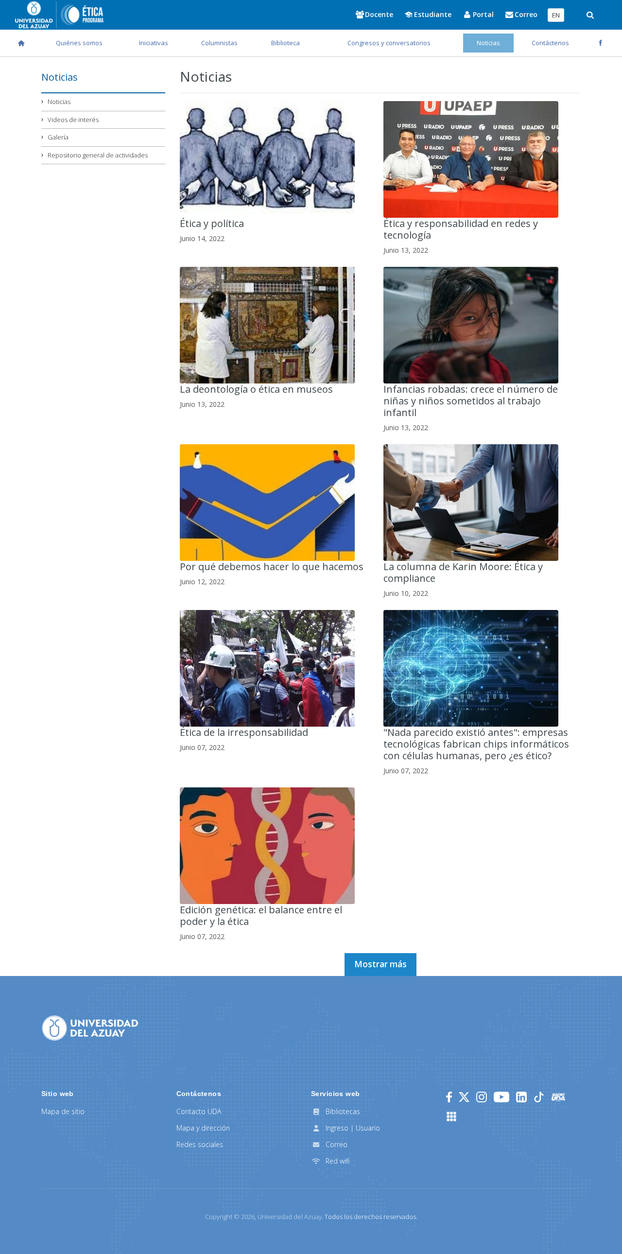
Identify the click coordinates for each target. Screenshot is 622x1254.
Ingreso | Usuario (352, 1127)
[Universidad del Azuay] (89, 1027)
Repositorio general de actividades (98, 155)
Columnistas (219, 42)
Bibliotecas (342, 1111)
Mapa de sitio (63, 1111)
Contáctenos (550, 42)
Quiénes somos (79, 42)
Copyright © (230, 1216)
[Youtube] (501, 1097)
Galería (58, 137)
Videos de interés (73, 119)
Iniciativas (153, 42)
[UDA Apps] (451, 1116)
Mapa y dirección (203, 1127)
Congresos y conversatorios (389, 42)
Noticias (488, 42)
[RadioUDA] (558, 1097)
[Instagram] (481, 1097)
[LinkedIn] (521, 1097)
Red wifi (336, 1161)
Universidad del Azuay (290, 1216)
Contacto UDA (198, 1111)
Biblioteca (285, 42)
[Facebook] (449, 1097)
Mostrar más (380, 964)
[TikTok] (539, 1097)
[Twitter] (464, 1097)
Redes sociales (199, 1144)
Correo (335, 1144)
